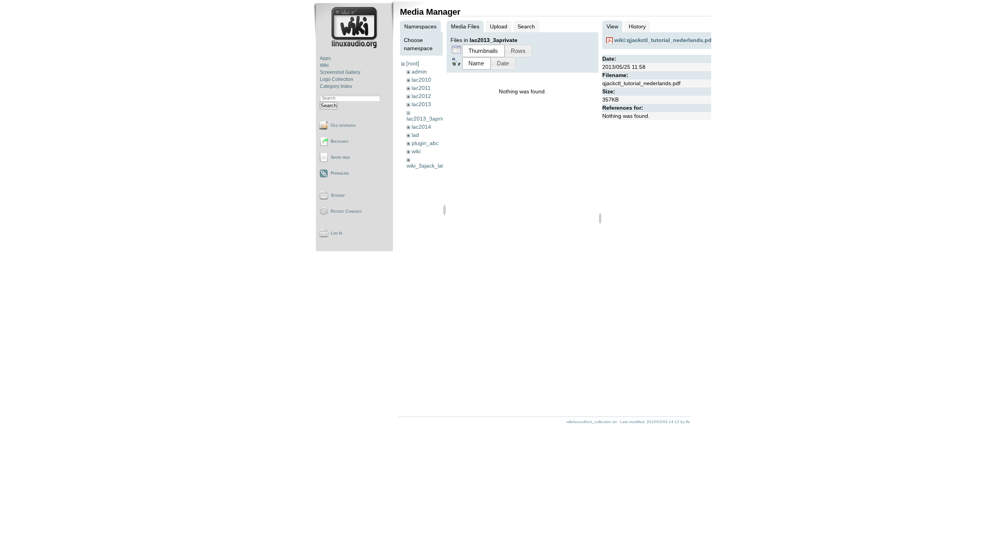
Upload (498, 26)
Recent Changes (346, 211)
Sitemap (338, 195)
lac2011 (421, 88)
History (637, 26)
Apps (325, 58)
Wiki (324, 65)
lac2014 (421, 127)
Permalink (340, 173)
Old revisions (343, 125)
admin (419, 71)
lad (415, 135)
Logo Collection (336, 79)
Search (329, 105)
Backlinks (339, 141)
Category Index (336, 86)
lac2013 (421, 104)
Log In (336, 233)
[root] (412, 63)
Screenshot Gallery (340, 72)
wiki (416, 151)
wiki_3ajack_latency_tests (438, 166)
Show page (340, 157)
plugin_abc (425, 143)
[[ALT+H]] (355, 46)
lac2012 (421, 96)
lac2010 (421, 80)
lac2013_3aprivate (429, 119)
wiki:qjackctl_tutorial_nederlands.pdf (664, 40)
